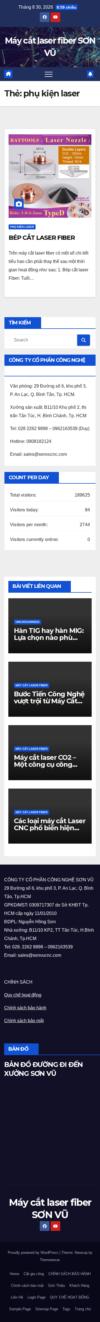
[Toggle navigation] (48, 74)
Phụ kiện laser (22, 226)
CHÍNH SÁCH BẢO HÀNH (69, 1274)
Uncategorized (27, 621)
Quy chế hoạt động (22, 995)
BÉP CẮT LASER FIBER (42, 237)
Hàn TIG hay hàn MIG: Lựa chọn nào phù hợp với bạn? (49, 637)
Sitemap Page (46, 1309)
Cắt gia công (34, 1274)
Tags (66, 1309)
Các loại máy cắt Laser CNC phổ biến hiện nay (50, 828)
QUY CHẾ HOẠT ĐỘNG (69, 1297)
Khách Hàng (79, 1285)
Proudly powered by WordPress (33, 1252)
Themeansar (49, 1260)
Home (14, 1274)
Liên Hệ (17, 1297)
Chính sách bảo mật (24, 1020)
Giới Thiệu (56, 1285)
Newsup (81, 1252)
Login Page (37, 1297)
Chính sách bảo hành (25, 1007)
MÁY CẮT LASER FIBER (32, 685)
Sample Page (20, 1309)
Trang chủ (83, 1309)
